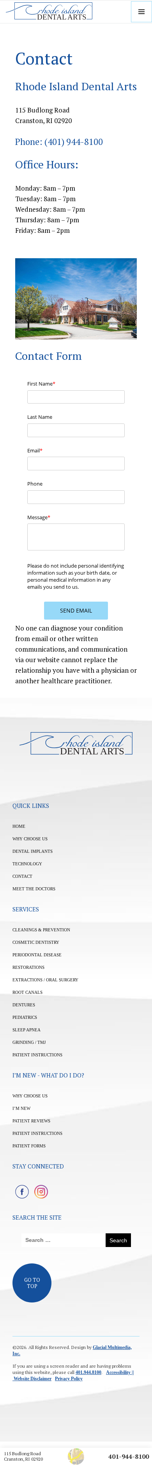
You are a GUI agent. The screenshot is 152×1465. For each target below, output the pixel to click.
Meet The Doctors (33, 888)
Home (18, 826)
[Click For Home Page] (49, 11)
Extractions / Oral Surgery (45, 979)
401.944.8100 (88, 1372)
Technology (27, 863)
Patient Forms (29, 1145)
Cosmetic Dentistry (35, 942)
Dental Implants (32, 851)
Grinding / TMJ (29, 1042)
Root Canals (27, 992)
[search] (63, 1240)
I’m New (21, 1108)
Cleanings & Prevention (41, 929)
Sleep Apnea (26, 1029)
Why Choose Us (30, 838)
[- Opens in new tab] (22, 1191)
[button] (141, 11)
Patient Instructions (37, 1054)
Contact (22, 876)
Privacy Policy (69, 1378)
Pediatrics (24, 1017)
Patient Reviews (31, 1120)
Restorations (28, 967)
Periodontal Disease (37, 954)
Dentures (23, 1004)
